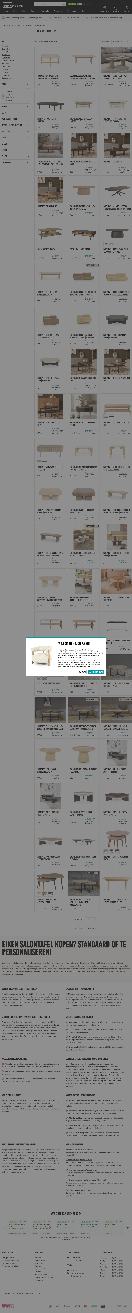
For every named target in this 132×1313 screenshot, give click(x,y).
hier (89, 666)
